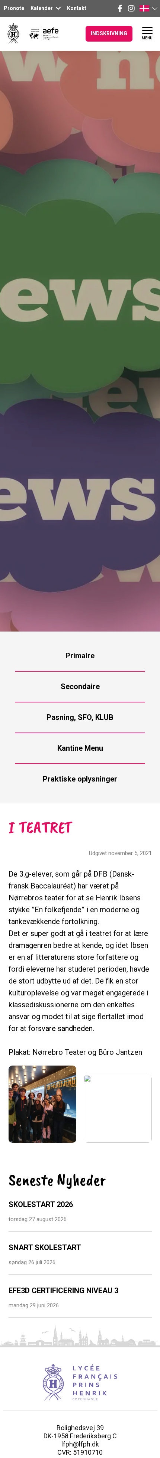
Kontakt (76, 8)
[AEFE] (38, 33)
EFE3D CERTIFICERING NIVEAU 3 (63, 1290)
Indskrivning (109, 33)
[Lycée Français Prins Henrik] (13, 33)
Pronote (14, 8)
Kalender (42, 8)
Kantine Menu (80, 748)
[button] (148, 8)
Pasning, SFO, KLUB (80, 717)
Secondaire (80, 686)
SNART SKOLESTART (45, 1247)
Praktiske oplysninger (80, 778)
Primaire (80, 655)
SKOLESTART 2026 (41, 1204)
